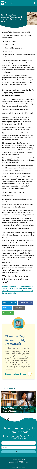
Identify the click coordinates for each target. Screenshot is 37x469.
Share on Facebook (25, 302)
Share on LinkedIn (9, 302)
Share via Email (19, 308)
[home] (7, 3)
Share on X (7, 308)
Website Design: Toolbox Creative (18, 467)
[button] (34, 3)
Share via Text (8, 313)
